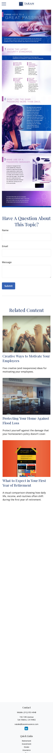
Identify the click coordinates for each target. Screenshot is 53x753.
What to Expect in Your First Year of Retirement (24, 482)
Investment (26, 744)
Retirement (26, 741)
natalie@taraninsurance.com (26, 724)
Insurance (27, 750)
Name (5, 230)
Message (7, 262)
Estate (26, 747)
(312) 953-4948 (30, 712)
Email (5, 246)
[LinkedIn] (26, 728)
